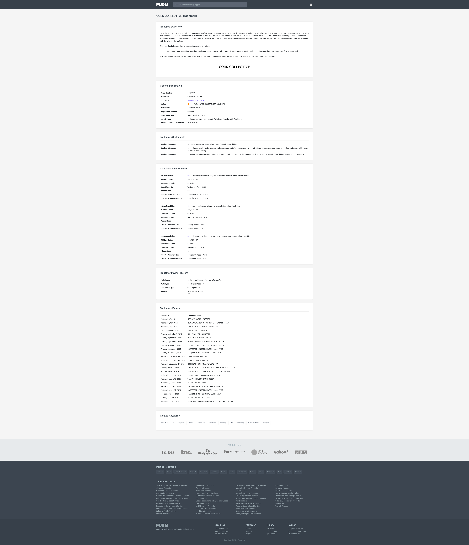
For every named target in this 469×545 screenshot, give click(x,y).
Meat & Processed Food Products (208, 514)
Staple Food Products (283, 491)
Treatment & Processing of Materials (289, 498)
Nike (279, 472)
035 (188, 176)
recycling (223, 423)
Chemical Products (163, 488)
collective (164, 423)
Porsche (252, 472)
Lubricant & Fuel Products (206, 509)
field (231, 423)
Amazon (160, 472)
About (248, 529)
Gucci (232, 472)
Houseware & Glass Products (207, 493)
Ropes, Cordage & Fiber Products (248, 514)
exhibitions (212, 423)
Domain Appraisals (222, 531)
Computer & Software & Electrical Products (172, 496)
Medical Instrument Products (247, 488)
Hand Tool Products (203, 491)
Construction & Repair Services (168, 501)
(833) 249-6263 (297, 529)
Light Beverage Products (205, 506)
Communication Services (165, 493)
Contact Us (295, 534)
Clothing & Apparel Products (167, 491)
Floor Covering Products (205, 485)
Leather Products (202, 503)
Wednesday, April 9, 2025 (196, 100)
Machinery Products (203, 511)
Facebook (214, 472)
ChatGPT (193, 472)
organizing (181, 423)
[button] (311, 4)
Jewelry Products (202, 498)
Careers (249, 531)
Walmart (298, 472)
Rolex (261, 472)
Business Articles (221, 534)
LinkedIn (273, 534)
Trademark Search (221, 529)
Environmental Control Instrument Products (172, 509)
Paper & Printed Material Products (248, 503)
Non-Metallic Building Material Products (251, 498)
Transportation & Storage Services (288, 496)
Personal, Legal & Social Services (248, 506)
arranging (265, 423)
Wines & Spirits (281, 503)
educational (201, 423)
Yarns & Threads (281, 506)
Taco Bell (288, 472)
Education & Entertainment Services (169, 506)
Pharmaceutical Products (245, 509)
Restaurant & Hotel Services (246, 511)
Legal (248, 534)
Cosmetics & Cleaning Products (168, 503)
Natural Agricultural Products (247, 496)
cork (173, 423)
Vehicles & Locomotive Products (287, 501)
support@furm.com (298, 531)
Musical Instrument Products (247, 493)
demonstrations (253, 423)
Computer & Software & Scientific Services (172, 498)
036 (188, 206)
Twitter (272, 529)
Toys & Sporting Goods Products (287, 493)
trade (191, 423)
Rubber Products (281, 485)
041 (188, 236)
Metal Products (241, 491)
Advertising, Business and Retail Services (171, 485)
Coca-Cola (203, 472)
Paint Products (241, 501)
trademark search (170, 529)
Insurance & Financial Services (207, 496)
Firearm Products (163, 514)
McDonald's (242, 472)
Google (223, 472)
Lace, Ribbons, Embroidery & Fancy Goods (212, 501)
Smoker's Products (282, 488)
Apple (169, 472)
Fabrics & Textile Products (166, 511)
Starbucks (270, 472)
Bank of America (180, 472)
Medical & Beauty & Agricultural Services (251, 485)
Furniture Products (203, 488)
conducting (240, 423)
